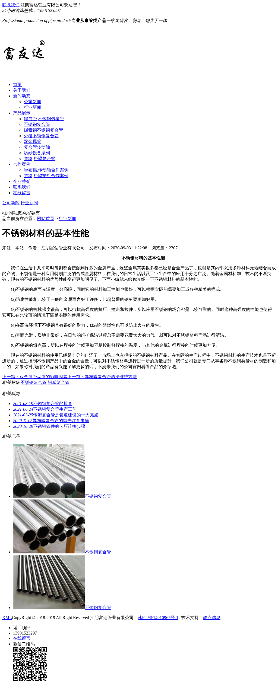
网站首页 (45, 218)
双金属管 (32, 141)
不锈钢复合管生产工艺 (45, 409)
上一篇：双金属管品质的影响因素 (34, 376)
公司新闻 (32, 101)
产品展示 (21, 113)
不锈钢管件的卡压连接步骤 (49, 426)
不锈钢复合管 (37, 124)
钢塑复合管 (59, 382)
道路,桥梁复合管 (39, 158)
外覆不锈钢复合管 (41, 135)
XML (7, 617)
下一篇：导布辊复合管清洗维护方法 (102, 376)
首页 (17, 84)
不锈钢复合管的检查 (42, 403)
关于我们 (21, 90)
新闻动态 (21, 96)
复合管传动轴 (37, 147)
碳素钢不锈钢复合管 (43, 130)
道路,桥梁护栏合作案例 (46, 175)
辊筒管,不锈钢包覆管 (44, 118)
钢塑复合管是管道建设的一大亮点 (55, 415)
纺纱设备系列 (37, 153)
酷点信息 (211, 617)
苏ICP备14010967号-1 (158, 617)
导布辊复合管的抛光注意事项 (51, 420)
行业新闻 (32, 107)
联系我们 (11, 4)
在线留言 (21, 192)
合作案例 (21, 164)
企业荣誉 (21, 181)
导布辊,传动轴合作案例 (46, 170)
